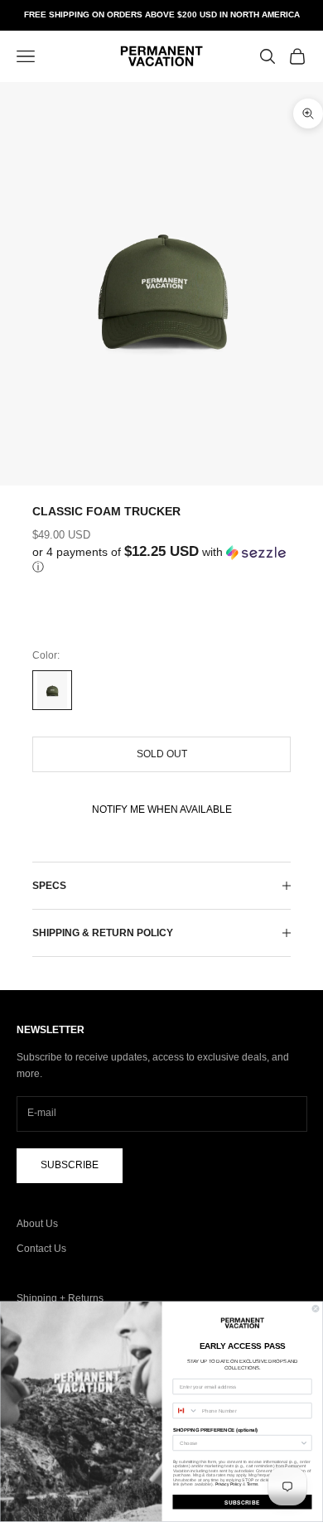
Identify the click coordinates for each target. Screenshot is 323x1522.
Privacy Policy (228, 1484)
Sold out (162, 754)
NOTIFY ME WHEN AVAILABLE (162, 809)
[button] (161, 559)
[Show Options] (304, 1443)
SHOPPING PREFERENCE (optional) (215, 1430)
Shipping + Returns (60, 1298)
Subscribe (70, 1165)
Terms (252, 1484)
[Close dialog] (315, 1309)
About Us (37, 1224)
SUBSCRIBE (242, 1502)
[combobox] (185, 1411)
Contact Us (41, 1248)
